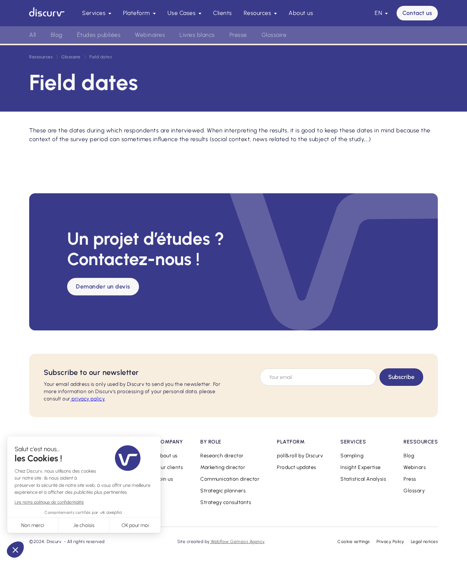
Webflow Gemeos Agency (237, 541)
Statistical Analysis (363, 479)
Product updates (296, 467)
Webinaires (150, 34)
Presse (238, 34)
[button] (96, 13)
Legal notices (424, 541)
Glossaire (274, 34)
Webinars (415, 467)
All (32, 34)
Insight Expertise (360, 467)
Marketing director (222, 467)
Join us (165, 479)
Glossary (414, 491)
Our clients (170, 467)
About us (301, 12)
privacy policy (87, 399)
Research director (222, 456)
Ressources (41, 56)
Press (410, 479)
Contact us (417, 12)
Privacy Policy (390, 541)
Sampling (351, 456)
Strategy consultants (225, 502)
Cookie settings (353, 541)
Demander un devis (103, 286)
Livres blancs (197, 34)
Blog (56, 34)
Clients (222, 12)
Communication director (229, 479)
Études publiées (99, 34)
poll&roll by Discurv (300, 456)
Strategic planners (223, 491)
